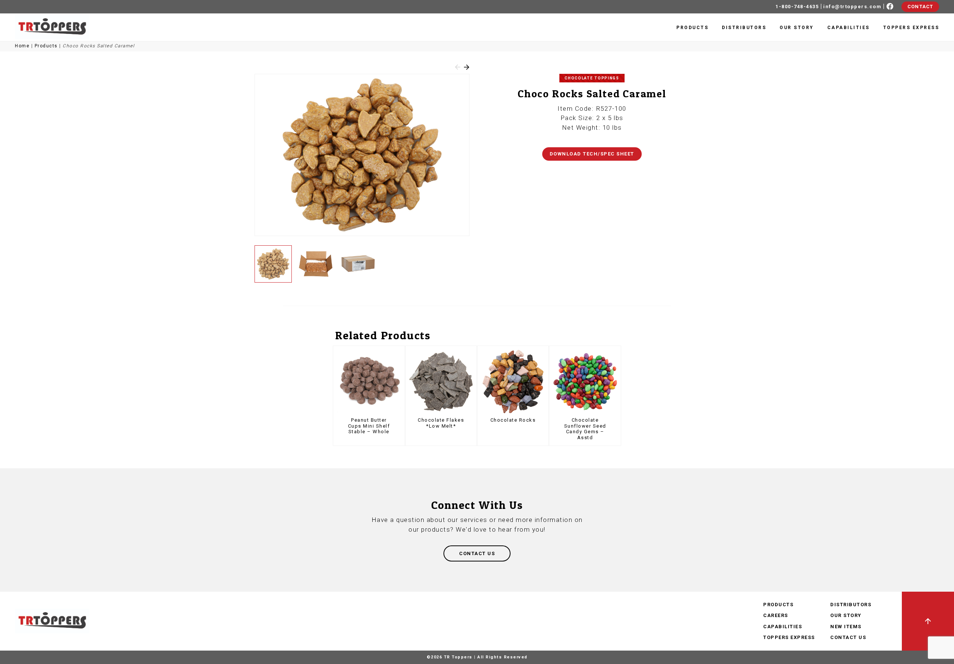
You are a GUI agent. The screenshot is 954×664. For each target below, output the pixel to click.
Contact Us (848, 637)
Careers (775, 615)
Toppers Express (911, 27)
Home (22, 45)
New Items (846, 626)
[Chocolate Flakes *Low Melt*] (441, 381)
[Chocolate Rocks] (513, 381)
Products (692, 27)
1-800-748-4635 (797, 6)
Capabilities (848, 27)
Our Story (797, 27)
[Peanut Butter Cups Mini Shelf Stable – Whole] (369, 381)
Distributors (744, 27)
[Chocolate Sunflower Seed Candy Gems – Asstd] (585, 381)
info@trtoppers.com (852, 6)
